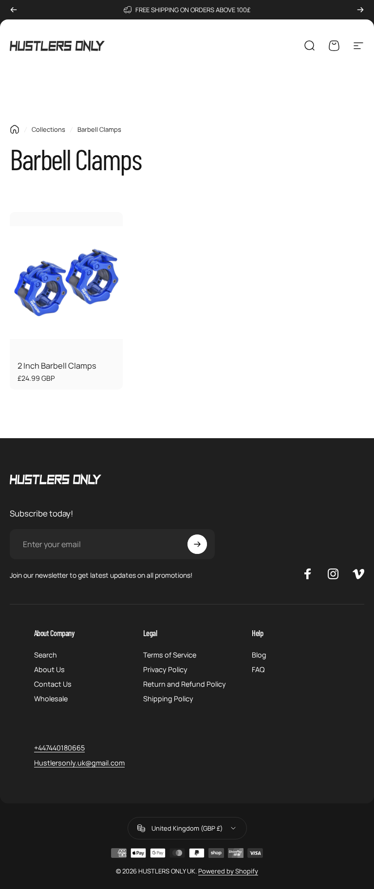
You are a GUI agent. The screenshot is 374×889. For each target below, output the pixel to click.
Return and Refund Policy (184, 684)
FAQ (258, 669)
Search (45, 655)
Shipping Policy (168, 698)
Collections (48, 129)
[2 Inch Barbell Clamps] (66, 282)
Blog (259, 655)
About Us (49, 669)
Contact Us (53, 684)
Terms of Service (169, 655)
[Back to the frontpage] (14, 129)
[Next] (360, 9)
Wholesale (51, 698)
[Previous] (13, 9)
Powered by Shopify (228, 871)
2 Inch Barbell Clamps (57, 365)
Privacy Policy (165, 669)
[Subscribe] (197, 544)
